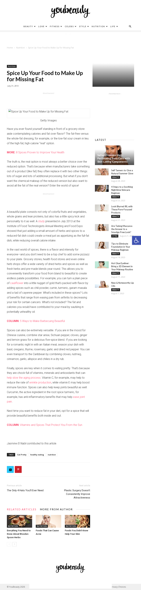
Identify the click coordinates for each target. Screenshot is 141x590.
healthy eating (37, 454)
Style (82, 26)
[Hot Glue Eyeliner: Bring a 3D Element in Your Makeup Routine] (102, 264)
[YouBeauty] (70, 11)
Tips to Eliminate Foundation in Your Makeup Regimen (120, 246)
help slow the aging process (24, 377)
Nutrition (98, 26)
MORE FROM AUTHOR (56, 509)
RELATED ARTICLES (21, 509)
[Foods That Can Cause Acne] (48, 521)
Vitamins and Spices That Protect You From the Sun (44, 425)
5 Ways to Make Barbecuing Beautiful (36, 321)
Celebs (69, 26)
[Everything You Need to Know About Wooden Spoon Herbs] (19, 521)
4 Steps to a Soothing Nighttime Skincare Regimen (122, 189)
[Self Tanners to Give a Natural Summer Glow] (102, 171)
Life (112, 26)
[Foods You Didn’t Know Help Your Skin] (77, 521)
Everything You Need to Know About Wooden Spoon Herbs (19, 534)
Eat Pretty (21, 454)
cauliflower (16, 283)
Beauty (28, 26)
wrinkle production (40, 382)
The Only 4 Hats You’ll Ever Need (25, 490)
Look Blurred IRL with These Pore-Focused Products (122, 209)
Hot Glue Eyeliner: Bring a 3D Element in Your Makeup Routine (122, 266)
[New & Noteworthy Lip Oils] (102, 284)
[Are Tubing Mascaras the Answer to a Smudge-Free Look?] (102, 227)
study (41, 221)
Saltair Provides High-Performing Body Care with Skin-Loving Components (113, 158)
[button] (136, 240)
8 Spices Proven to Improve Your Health (35, 152)
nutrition (52, 454)
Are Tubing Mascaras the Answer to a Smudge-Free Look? (121, 229)
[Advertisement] (70, 39)
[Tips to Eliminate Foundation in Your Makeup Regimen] (102, 245)
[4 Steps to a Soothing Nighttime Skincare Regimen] (102, 188)
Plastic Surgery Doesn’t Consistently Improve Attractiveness (77, 494)
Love (41, 26)
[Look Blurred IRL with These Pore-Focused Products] (102, 208)
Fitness (54, 26)
